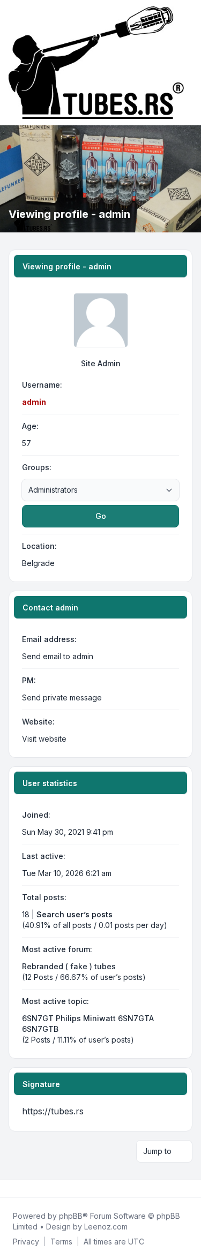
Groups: (36, 467)
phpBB (71, 1215)
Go (100, 515)
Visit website (44, 738)
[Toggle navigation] (188, 62)
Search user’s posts (74, 914)
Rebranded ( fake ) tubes (69, 966)
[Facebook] (11, 1189)
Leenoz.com (106, 1226)
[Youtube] (28, 1189)
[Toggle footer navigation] (188, 1188)
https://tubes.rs (53, 1111)
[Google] (36, 1189)
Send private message (62, 697)
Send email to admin (57, 656)
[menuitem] (26, 1241)
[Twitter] (19, 1189)
